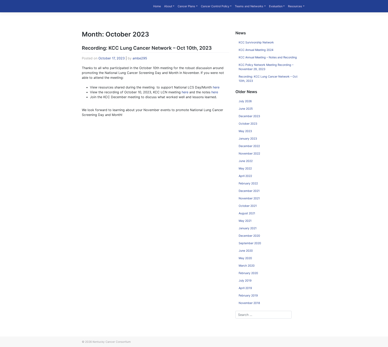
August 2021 (247, 213)
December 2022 (249, 146)
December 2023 (249, 116)
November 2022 (249, 153)
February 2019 (248, 295)
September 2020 (250, 243)
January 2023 (248, 138)
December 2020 (249, 235)
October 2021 (248, 205)
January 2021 (248, 228)
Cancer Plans (186, 6)
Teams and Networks (249, 6)
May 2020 (245, 258)
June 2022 (246, 161)
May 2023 (245, 131)
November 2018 (249, 303)
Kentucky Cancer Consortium (112, 341)
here (216, 87)
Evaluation (276, 6)
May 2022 (245, 168)
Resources (295, 6)
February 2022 (248, 183)
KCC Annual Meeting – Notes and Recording (268, 57)
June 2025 (246, 108)
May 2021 (245, 220)
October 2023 (248, 123)
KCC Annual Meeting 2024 (256, 50)
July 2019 (245, 280)
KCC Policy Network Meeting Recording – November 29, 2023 (266, 67)
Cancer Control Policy (215, 6)
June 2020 (246, 250)
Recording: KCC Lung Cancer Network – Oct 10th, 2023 (147, 48)
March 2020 (247, 265)
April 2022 (245, 176)
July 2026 (245, 101)
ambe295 (140, 58)
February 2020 (248, 273)
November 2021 (249, 198)
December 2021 (249, 190)
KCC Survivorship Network (256, 42)
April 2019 (245, 288)
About (168, 6)
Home (157, 6)
